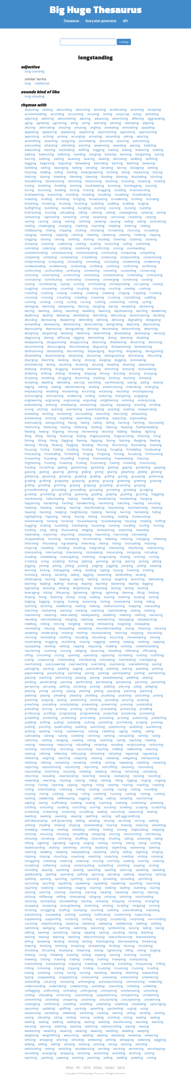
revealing (48, 776)
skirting (85, 847)
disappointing (56, 342)
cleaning (92, 235)
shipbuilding (139, 830)
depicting (132, 324)
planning (146, 691)
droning (134, 373)
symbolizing (116, 928)
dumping (145, 378)
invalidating (48, 557)
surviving (31, 923)
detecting (83, 333)
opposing (108, 655)
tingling (155, 950)
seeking (45, 816)
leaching (30, 584)
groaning (106, 485)
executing (103, 414)
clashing (77, 235)
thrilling (114, 946)
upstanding (115, 1008)
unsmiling (52, 999)
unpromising (84, 995)
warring (45, 1026)
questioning (117, 727)
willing (42, 1044)
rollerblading (46, 789)
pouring (128, 700)
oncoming (44, 655)
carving (43, 221)
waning (89, 1022)
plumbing (108, 695)
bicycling (31, 172)
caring (84, 217)
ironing (154, 557)
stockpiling (48, 901)
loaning (109, 597)
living (82, 597)
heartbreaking (94, 508)
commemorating (36, 253)
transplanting (55, 964)
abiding (47, 110)
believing (148, 163)
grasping (78, 481)
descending (110, 329)
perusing (49, 686)
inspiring (31, 548)
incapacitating (34, 539)
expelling (66, 418)
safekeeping (66, 798)
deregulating (74, 329)
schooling (46, 807)
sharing (111, 825)
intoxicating (115, 552)
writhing (135, 1053)
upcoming (32, 1008)
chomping (97, 230)
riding (93, 780)
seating (152, 812)
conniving (110, 271)
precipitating (69, 704)
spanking (62, 870)
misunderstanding (108, 628)
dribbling (31, 373)
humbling (61, 525)
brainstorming (140, 190)
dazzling (142, 311)
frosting (50, 463)
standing (140, 888)
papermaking (34, 673)
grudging (146, 490)
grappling (61, 481)
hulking (45, 525)
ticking (98, 950)
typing (29, 977)
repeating (126, 762)
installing (47, 548)
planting (30, 695)
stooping (102, 901)
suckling (85, 914)
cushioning (117, 302)
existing (50, 418)
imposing (84, 534)
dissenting (75, 355)
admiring (47, 118)
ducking (114, 378)
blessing (91, 177)
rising (100, 785)
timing (141, 950)
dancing (83, 306)
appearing (49, 132)
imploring (50, 534)
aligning (148, 123)
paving (94, 677)
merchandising (51, 619)
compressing (152, 257)
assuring (123, 141)
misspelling (66, 628)
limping (30, 597)
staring (155, 888)
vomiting (113, 1017)
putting (30, 727)
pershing (141, 682)
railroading (32, 736)
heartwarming (138, 508)
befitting (152, 159)
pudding (30, 722)
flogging (72, 445)
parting (139, 673)
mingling (74, 624)
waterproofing (111, 1026)
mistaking (85, 628)
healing (60, 508)
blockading (139, 177)
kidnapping (61, 570)
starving (90, 892)
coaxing (95, 244)
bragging (104, 190)
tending (59, 941)
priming (61, 709)
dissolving (94, 355)
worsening (136, 1049)
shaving (126, 825)
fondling (73, 449)
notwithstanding (147, 646)
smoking (157, 856)
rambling (77, 736)
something (105, 865)
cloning (45, 239)
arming (62, 136)
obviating (114, 651)
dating (57, 311)
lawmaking (156, 579)
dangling (99, 306)
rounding (150, 789)
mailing (80, 606)
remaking (79, 762)
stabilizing (64, 888)
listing (70, 597)
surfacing (71, 919)
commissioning (62, 253)
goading (80, 476)
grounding (58, 490)
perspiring (32, 686)
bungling (84, 208)
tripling (59, 968)
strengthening (70, 906)
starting (59, 892)
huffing (160, 521)
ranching (93, 736)
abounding (64, 110)
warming (142, 1022)
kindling (90, 570)
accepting (154, 110)
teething (74, 937)
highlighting (33, 516)
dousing (97, 364)
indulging (143, 539)
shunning (98, 838)
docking (90, 360)
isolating (59, 561)
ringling (160, 780)
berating (107, 168)
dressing (128, 369)
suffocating (102, 914)
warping (30, 1026)
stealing (105, 892)
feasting (126, 427)
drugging (64, 378)
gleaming (127, 472)
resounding (33, 771)
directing (126, 338)
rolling (80, 789)
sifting (29, 843)
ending (90, 396)
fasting (66, 427)
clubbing (135, 239)
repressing (72, 767)
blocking (156, 177)
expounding (138, 418)
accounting (75, 114)
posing (62, 700)
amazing (65, 127)
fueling (115, 463)
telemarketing (146, 937)
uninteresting (130, 990)
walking (57, 1022)
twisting (116, 973)
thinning (61, 946)
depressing (54, 329)
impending (32, 534)
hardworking (86, 503)
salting (111, 798)
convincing (130, 279)
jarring (116, 561)
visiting (71, 1017)
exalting (128, 409)
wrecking (83, 1053)
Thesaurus (71, 21)
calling (82, 212)
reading (150, 740)
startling (75, 892)
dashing (43, 311)
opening (74, 655)
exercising (120, 414)
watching (91, 1026)
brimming (62, 199)
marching (31, 610)
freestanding (102, 458)
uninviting (151, 990)
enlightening (109, 400)
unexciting (116, 986)
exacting (114, 409)
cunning (30, 302)
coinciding (32, 248)
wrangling (49, 1053)
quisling (44, 731)
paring (89, 673)
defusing (118, 320)
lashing (92, 579)
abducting (32, 110)
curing (58, 302)
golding (95, 476)
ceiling (141, 221)
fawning (111, 427)
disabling (142, 338)
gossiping (138, 476)
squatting (65, 883)
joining (44, 566)
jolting (69, 566)
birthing (112, 172)
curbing (45, 302)
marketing (49, 610)
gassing (30, 472)
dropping (31, 378)
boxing (74, 190)
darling (30, 311)
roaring (127, 785)
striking (107, 906)
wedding (128, 1031)
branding (72, 194)
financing (66, 436)
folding (58, 449)
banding (79, 154)
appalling (148, 127)
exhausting (139, 414)
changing (65, 226)
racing (58, 731)
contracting (155, 275)
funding (30, 467)
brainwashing (34, 194)
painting (112, 669)
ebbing (158, 382)
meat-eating (68, 615)
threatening (96, 946)
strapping (31, 906)
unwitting (121, 1004)
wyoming (31, 1058)
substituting (33, 914)
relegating (130, 758)
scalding (76, 803)
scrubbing (86, 812)
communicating (87, 253)
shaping (74, 825)
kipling (105, 570)
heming (111, 512)
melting (140, 615)
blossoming (93, 181)
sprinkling (145, 879)
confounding (54, 271)
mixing (129, 628)
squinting (135, 883)
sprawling (110, 879)
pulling (59, 722)
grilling (30, 485)
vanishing (86, 1013)
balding (158, 150)
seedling (30, 816)
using (144, 1008)
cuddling (150, 297)
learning (101, 584)
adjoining (31, 118)
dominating (138, 360)
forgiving (103, 454)
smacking (77, 856)
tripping (73, 968)
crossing (47, 297)
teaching (147, 932)
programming (90, 713)
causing (115, 221)
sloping (45, 856)
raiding (136, 731)
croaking (155, 293)
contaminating (113, 275)
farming (123, 423)
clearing (124, 235)
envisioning (88, 405)
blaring (158, 172)
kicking (45, 570)
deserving (151, 329)
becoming (120, 159)
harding (67, 503)
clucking (151, 239)
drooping (150, 373)
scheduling (138, 803)
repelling (143, 762)
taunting (119, 932)
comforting (101, 248)
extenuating (33, 423)
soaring (143, 861)
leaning (72, 584)
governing (156, 476)
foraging (116, 449)
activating (152, 114)
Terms (87, 1067)
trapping (75, 964)
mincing (58, 624)
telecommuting (94, 937)
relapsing (80, 758)
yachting (47, 1058)
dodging (105, 360)
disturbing (154, 355)
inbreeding (139, 534)
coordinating (48, 284)
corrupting (141, 284)
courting (115, 288)
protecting (50, 718)
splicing (160, 874)
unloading (45, 995)
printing (76, 709)
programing (67, 713)
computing (56, 262)
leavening (118, 584)
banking (110, 154)
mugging (51, 642)
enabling (52, 391)
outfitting (157, 655)
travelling (107, 964)
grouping (96, 490)
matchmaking (117, 610)
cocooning (111, 244)
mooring (121, 633)
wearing (81, 1031)
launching (138, 579)
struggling (47, 910)
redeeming (134, 749)
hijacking (52, 516)
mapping (135, 606)
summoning (122, 914)
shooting (62, 834)
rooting (108, 789)
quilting (30, 731)
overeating (107, 660)
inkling (103, 543)
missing (49, 628)
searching (118, 812)
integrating (97, 548)
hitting (92, 516)
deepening (67, 320)
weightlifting (51, 1035)
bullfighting (33, 208)
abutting (100, 110)
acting (137, 114)
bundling (68, 208)
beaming (74, 159)
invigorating (107, 557)
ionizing (139, 557)
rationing (31, 740)
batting (59, 159)
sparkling (94, 870)
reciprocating (136, 745)
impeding (142, 530)
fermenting (90, 431)
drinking (74, 373)
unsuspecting (130, 999)
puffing (45, 722)
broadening (119, 199)
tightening (114, 950)
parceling (74, 673)
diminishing (96, 338)
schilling (30, 807)
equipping (123, 405)
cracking (145, 288)
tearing (30, 937)
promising (128, 713)
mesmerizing (106, 619)
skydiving (101, 847)
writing (149, 1053)
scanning (105, 803)
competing (32, 257)
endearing (74, 396)
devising (159, 333)
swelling (141, 923)
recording (66, 749)
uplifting (65, 1008)
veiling (131, 1013)
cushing (100, 302)
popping (47, 700)
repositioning (51, 767)
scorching (79, 807)
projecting (110, 713)
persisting (158, 682)
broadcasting (98, 199)
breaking (104, 194)
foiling (44, 449)
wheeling (134, 1035)
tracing (45, 959)
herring (125, 512)
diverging (31, 360)
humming (98, 525)
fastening (50, 427)
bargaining (143, 154)
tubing (29, 973)
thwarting (83, 950)
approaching (148, 132)
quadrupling (63, 727)
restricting (52, 771)
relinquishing (150, 758)
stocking (31, 901)
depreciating (33, 329)
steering (138, 892)
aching (107, 114)
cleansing (108, 235)
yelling (108, 1058)
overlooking (33, 664)
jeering (130, 561)
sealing (102, 812)
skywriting (119, 847)
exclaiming (64, 414)
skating (54, 847)
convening (92, 279)
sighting (43, 843)
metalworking (147, 619)
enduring (105, 396)
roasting (142, 785)
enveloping (68, 405)
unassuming (89, 977)
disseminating (55, 355)
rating (156, 736)
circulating (151, 230)
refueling (114, 753)
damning (48, 306)
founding (50, 458)
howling (145, 521)
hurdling (129, 525)
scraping (142, 807)
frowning (66, 463)
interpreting (33, 552)
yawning (62, 1058)
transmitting (33, 964)
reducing (151, 749)
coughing (31, 288)
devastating (122, 333)
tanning (43, 932)
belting (77, 168)
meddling (109, 615)
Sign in (121, 1067)
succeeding (53, 914)
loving (138, 601)
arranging (78, 136)
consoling (31, 275)
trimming (43, 968)
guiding (97, 494)
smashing (111, 856)
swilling (156, 923)
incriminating (92, 539)
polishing (31, 700)
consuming (91, 275)
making (94, 606)
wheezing (151, 1035)
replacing (159, 762)
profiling (50, 713)
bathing (44, 159)
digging (78, 338)
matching (97, 610)
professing (32, 713)
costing (158, 284)
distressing (136, 355)
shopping (98, 834)
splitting (30, 879)
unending (98, 986)
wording (104, 1049)
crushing (114, 297)
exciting (47, 414)
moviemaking (136, 637)
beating (103, 159)
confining (112, 266)
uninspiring (109, 990)
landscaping (33, 579)
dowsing (30, 369)
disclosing (155, 342)
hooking (67, 521)
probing (91, 709)
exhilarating (33, 418)
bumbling (51, 208)
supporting (53, 919)
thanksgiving (105, 941)
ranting (143, 736)
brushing (80, 203)
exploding (102, 418)
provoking (106, 718)
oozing (59, 655)
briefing (46, 199)
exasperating (147, 409)
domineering (34, 364)
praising (143, 700)
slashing (30, 852)
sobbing (158, 861)
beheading (82, 163)
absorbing (83, 110)
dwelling (47, 382)
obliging (81, 651)
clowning (119, 239)
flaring (110, 440)
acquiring (122, 114)
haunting (154, 503)
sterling (152, 892)
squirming (153, 883)
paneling (142, 669)
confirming (130, 266)
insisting (150, 543)
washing (60, 1026)
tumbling (44, 973)
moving (155, 637)
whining (30, 1040)
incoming (54, 539)
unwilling (86, 1004)
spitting (128, 874)
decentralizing (139, 315)
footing (101, 449)
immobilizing (106, 530)
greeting (140, 481)
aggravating (156, 118)
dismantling (55, 351)
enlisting (128, 400)
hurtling (30, 530)
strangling (152, 901)
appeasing (68, 132)
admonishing (67, 118)
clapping (62, 235)
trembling (125, 964)
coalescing (64, 244)
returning (31, 776)
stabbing (47, 888)
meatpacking (90, 615)
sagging (84, 798)
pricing (47, 709)
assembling (33, 141)
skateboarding (35, 847)
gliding (142, 472)
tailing (147, 928)
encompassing (143, 391)
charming (98, 226)
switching (80, 928)
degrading (135, 320)
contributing (53, 279)
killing (77, 570)
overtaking (117, 664)
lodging (30, 601)
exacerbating (95, 409)
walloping (74, 1022)
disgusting (100, 347)
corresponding (119, 284)
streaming (49, 906)
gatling (44, 472)
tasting (104, 932)
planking (130, 691)
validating (69, 1013)
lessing (116, 588)
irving (45, 561)
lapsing (78, 579)
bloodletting (33, 181)
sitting (130, 843)
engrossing (72, 400)
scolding (63, 807)
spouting (92, 879)
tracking (60, 959)
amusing (80, 127)
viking (58, 1017)
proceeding (109, 709)
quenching (97, 727)
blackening (141, 172)
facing (72, 423)
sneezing (82, 861)
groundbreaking (36, 490)
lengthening (81, 588)
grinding (44, 485)
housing (131, 521)
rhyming (65, 780)
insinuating (133, 543)
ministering (106, 624)
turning (85, 973)
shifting (93, 830)
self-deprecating (36, 821)
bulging (143, 203)
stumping (80, 910)
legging (147, 584)
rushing (130, 794)
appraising (127, 132)
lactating (61, 575)
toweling (31, 959)
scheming (156, 803)
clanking (46, 235)
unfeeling (149, 986)
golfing (109, 476)
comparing (128, 253)
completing (89, 257)
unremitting (33, 999)
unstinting (88, 999)
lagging (88, 575)
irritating (31, 561)
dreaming (94, 369)
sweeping (105, 923)
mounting (99, 637)
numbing (50, 651)
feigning (58, 431)
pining (43, 691)
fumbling (129, 463)
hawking (31, 508)
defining (102, 320)
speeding (158, 870)
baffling (83, 150)
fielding (136, 431)
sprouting (32, 883)
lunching (31, 606)
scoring (95, 807)
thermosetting (128, 941)
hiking (66, 516)
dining (112, 338)
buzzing (50, 212)
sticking (30, 897)
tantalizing (60, 932)
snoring (98, 861)
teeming (58, 937)
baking (127, 150)
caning (161, 212)
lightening (80, 592)
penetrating (48, 682)
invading (31, 557)
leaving (134, 584)
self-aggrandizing (127, 816)
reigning (48, 758)
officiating (149, 651)
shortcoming (133, 834)
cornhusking (97, 284)
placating (113, 691)
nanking (143, 642)
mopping (137, 633)
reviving (138, 776)
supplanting (33, 919)
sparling (110, 870)
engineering (33, 400)
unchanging (86, 982)
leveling (142, 588)
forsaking (135, 454)
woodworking (84, 1049)
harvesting (106, 503)
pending (30, 682)
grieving (155, 481)
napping (159, 642)
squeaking (82, 883)
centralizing (158, 221)
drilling (60, 373)
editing (43, 387)
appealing (32, 132)
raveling (77, 740)
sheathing (159, 825)
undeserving (79, 986)
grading (30, 481)
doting (50, 364)
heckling (45, 512)
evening (57, 409)
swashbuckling (51, 923)
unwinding (103, 1004)
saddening (46, 798)
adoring (85, 118)
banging (95, 154)
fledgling (140, 440)
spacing (47, 870)
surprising (137, 919)
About (69, 1067)
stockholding (144, 897)
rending (95, 762)
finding (81, 436)
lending (64, 588)
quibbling (136, 727)
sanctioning (144, 798)
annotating (130, 127)
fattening (80, 427)
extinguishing (55, 423)
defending (86, 320)
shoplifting (80, 834)
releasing (112, 758)
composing (108, 257)
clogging (31, 239)
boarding (127, 181)
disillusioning (34, 351)
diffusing (63, 338)
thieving (30, 946)
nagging (99, 642)
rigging (132, 780)
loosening (89, 601)
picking (95, 686)
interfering (135, 548)
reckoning (156, 745)
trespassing (144, 964)
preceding (50, 704)
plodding (91, 695)
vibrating (43, 1017)
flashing (124, 440)
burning (115, 208)
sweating (88, 923)
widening (144, 1040)
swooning (97, 928)
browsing (48, 203)
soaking (128, 861)
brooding (152, 199)
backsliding (67, 150)
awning (135, 145)
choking (80, 230)
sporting (61, 879)
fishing (29, 440)
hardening (51, 503)
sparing (78, 870)
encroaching (55, 396)
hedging (61, 512)
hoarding (107, 516)
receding (117, 745)
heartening (116, 508)
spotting (77, 879)
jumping (127, 566)
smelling (128, 856)
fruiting (81, 463)
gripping (90, 485)
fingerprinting (124, 436)
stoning (86, 901)
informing (32, 543)
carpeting (135, 217)
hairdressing (33, 499)
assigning (68, 141)
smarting (94, 856)
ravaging (62, 740)
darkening (146, 306)
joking (57, 566)
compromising (35, 262)
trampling (119, 959)
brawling (88, 194)
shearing (142, 825)
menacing (156, 615)
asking (128, 136)
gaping (127, 467)
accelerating (118, 110)
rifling (119, 780)
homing (52, 521)
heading (46, 508)
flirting (43, 445)
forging (88, 454)
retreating (150, 771)
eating (144, 382)
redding (117, 749)
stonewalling (68, 901)
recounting (84, 749)
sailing (98, 798)
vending (145, 1013)
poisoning (142, 695)
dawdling (88, 311)
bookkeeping (94, 186)
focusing (31, 449)
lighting (96, 592)
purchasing (124, 722)
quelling (81, 727)
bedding (136, 159)
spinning (97, 874)
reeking (30, 753)
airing (86, 123)
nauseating (32, 646)
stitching (126, 897)
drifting (46, 373)
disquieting (134, 351)
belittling (31, 168)
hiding (156, 512)
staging (80, 888)
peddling (132, 677)
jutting (141, 566)
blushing (111, 181)
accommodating (36, 114)
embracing (133, 387)
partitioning (156, 673)
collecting (49, 248)
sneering (66, 861)
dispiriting (115, 351)
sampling (126, 798)
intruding (150, 552)
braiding (120, 190)
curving (85, 302)
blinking (122, 177)
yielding (121, 1058)
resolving (127, 767)
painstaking (94, 669)
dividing (63, 360)
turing (71, 973)
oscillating (125, 655)
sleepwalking (80, 852)
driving (104, 373)
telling (29, 941)
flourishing (119, 445)
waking (44, 1022)
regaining (132, 753)
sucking (70, 914)
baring (159, 154)
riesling (106, 780)
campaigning (128, 212)
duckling (129, 378)
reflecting (60, 753)
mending (31, 619)
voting (127, 1017)
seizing (106, 816)
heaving (30, 512)
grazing (108, 481)
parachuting (55, 673)
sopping (139, 865)
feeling (44, 431)
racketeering (75, 731)
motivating (48, 637)
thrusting (48, 950)
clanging (31, 235)
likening (127, 592)
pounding (111, 700)
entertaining (33, 405)
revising (104, 776)
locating (139, 597)
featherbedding (147, 427)
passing (30, 677)
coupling (83, 288)
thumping (66, 950)
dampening (66, 306)
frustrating (98, 463)
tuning (58, 973)
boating (159, 181)
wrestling (118, 1053)
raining (49, 736)
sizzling (155, 843)
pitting (99, 691)
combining (82, 248)
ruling (85, 794)
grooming (123, 485)
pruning (123, 718)
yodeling (137, 1058)
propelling (32, 718)
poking (158, 695)
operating (90, 655)
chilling (51, 230)
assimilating (87, 141)
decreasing (48, 320)
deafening (32, 315)
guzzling (142, 494)
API (125, 21)
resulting (69, 771)
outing (29, 660)
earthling (94, 382)
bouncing (44, 190)
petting (65, 686)
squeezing (118, 883)
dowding (113, 364)
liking (141, 592)
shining (122, 830)
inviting (125, 557)
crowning (97, 297)
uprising (80, 1008)
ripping (72, 785)
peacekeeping (113, 677)
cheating (114, 226)
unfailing (133, 986)
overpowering (55, 664)
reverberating (68, 776)
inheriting (88, 543)
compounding (130, 257)
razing (120, 740)
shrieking (47, 838)
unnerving (63, 995)
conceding (93, 262)
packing (48, 669)
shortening (153, 834)
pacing (157, 664)
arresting (95, 136)
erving (29, 409)
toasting (72, 955)
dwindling (63, 382)
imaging (87, 530)
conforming (33, 271)
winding (69, 1044)
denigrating (114, 324)
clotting (88, 239)
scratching (158, 807)
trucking (137, 968)
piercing (124, 686)
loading (95, 597)
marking (66, 610)
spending (66, 874)
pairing (127, 669)
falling (110, 423)
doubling (65, 364)
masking (81, 610)
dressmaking (147, 369)
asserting (51, 141)
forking (119, 454)
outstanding (66, 660)
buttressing (33, 212)
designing (31, 333)
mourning (116, 637)
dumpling (31, 382)
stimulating (77, 897)
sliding (127, 852)
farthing (139, 423)
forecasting (33, 454)
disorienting (75, 351)
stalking (110, 888)
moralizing (154, 633)
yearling (78, 1058)
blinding (106, 177)
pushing (157, 722)
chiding (145, 226)
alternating (47, 127)
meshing (87, 619)
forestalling (52, 454)
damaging (32, 306)
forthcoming (154, 454)
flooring (102, 445)
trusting (153, 968)
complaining (69, 257)
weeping (143, 1031)
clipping (155, 235)
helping (96, 512)
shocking (46, 834)
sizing (142, 843)
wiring (112, 1044)
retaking (101, 771)
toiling (86, 955)
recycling (102, 749)
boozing (151, 186)
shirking (30, 834)
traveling (91, 964)
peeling (147, 677)
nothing (126, 646)
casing (56, 221)
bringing (79, 199)
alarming (100, 123)
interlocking (155, 548)
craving (62, 293)
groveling (113, 490)
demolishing (72, 324)
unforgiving (88, 990)
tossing (115, 955)
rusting (145, 794)
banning (126, 154)
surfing (87, 919)
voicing (85, 1017)
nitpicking (95, 646)
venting (159, 1013)
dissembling (33, 355)
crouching (64, 297)
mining (89, 624)
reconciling (48, 749)
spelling (51, 874)
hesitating (141, 512)
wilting (55, 1044)
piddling (109, 686)
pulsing (89, 722)
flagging (67, 440)
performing (84, 682)
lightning (112, 592)
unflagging (32, 990)
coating (81, 244)
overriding (98, 664)
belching (133, 163)
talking (29, 932)
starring (45, 892)
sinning (117, 843)
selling (80, 821)
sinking (103, 843)
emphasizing (34, 391)
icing (43, 530)
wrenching (101, 1053)
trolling (88, 968)
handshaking (107, 499)
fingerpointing (100, 436)
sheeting (47, 830)
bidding (45, 172)
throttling (31, 950)
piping (70, 691)
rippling (86, 785)
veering (117, 1013)
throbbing (145, 946)
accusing (93, 114)
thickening (149, 941)
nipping (78, 646)
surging (101, 919)
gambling (97, 467)
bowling (60, 190)
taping (76, 932)
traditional (42, 83)
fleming (30, 445)
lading (75, 575)
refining (44, 753)
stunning (97, 910)
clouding (103, 239)
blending (76, 177)
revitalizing (121, 776)
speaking (142, 870)
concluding (111, 262)
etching (42, 409)
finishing (143, 436)
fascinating (156, 423)
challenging (47, 226)
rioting (43, 785)
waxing (144, 1026)
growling (130, 490)
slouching (60, 856)
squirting (31, 888)
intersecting (54, 552)
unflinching (51, 990)
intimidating (94, 552)
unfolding (70, 990)
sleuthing (100, 852)
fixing (54, 440)
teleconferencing (120, 937)
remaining (62, 762)
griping (75, 485)
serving (139, 821)
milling (45, 624)
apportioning (107, 132)
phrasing (79, 686)
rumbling (99, 794)
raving (91, 740)
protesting (68, 718)
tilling (129, 950)
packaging (32, 669)
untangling (32, 1004)
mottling (65, 637)
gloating (65, 476)
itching (73, 561)
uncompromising (110, 982)
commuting (109, 253)
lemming (49, 588)
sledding (46, 852)
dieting (49, 338)
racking (93, 731)
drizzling (119, 373)
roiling (29, 789)
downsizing (146, 364)
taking (159, 928)
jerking (144, 561)
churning (133, 230)
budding (113, 203)
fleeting (155, 440)
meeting (125, 615)
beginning (47, 163)
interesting (116, 548)
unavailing (109, 977)
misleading (142, 624)
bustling (145, 208)
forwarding (32, 458)
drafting (45, 369)
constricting (71, 275)
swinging (49, 928)
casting (70, 221)
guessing (81, 494)
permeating (104, 682)
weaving (96, 1031)
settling (30, 825)
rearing (30, 745)
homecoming (141, 516)
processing (128, 709)
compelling (147, 253)
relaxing (96, 758)
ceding (128, 221)
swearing (72, 923)
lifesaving (62, 592)
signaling (59, 843)
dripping (90, 373)
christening (116, 230)
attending (68, 145)
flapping (96, 440)
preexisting (90, 704)
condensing (152, 262)
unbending (32, 982)
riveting (113, 785)
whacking (118, 1035)
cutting (133, 302)
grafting (45, 481)
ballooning (46, 154)
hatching (123, 503)
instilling (63, 548)
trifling (160, 964)
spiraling (113, 874)
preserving (109, 704)
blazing (45, 177)
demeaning (52, 324)
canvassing (32, 217)
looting (105, 601)
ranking (109, 736)
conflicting (149, 266)
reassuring (64, 745)
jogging (30, 566)
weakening (32, 1031)
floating (57, 445)
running (115, 794)
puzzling (45, 727)
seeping (76, 816)
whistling (77, 1040)
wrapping (67, 1053)
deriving (92, 329)
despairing (49, 333)
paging (78, 669)
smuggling (32, 861)
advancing (101, 118)
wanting (104, 1022)
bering (121, 168)
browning (31, 203)
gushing (126, 494)
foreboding (153, 449)
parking (103, 673)
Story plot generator (101, 21)
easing (132, 382)
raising (62, 736)
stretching (91, 906)
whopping (127, 1040)
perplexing (123, 682)
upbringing (158, 1004)
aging (29, 123)
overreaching (78, 664)
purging (141, 722)
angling (95, 127)
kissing (118, 570)
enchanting (70, 391)
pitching (84, 691)
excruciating (83, 414)
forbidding (133, 449)
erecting (140, 405)
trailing (88, 959)
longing (59, 601)
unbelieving (150, 977)
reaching (135, 740)
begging (30, 163)
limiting (153, 592)
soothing (123, 865)
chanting (81, 226)
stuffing (64, 910)
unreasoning (130, 995)
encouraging (34, 396)
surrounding (157, 919)
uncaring (50, 982)
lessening (100, 588)
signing (74, 843)
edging (29, 387)
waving (130, 1026)
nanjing (128, 642)
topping (100, 955)
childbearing (33, 230)
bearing (89, 159)
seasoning (136, 812)
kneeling (133, 570)
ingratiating (69, 543)
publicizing (140, 718)
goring (123, 476)
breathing (122, 194)
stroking (31, 910)
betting (153, 168)
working (119, 1049)
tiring (43, 955)
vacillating (52, 1013)
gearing (58, 472)
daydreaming (123, 311)
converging (111, 279)
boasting (144, 181)
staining (95, 888)
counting (67, 288)
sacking (30, 798)
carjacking (100, 217)
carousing (118, 217)
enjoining (90, 400)
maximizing (32, 615)
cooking (147, 279)
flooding (87, 445)
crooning (31, 297)
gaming (113, 467)
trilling (29, 968)
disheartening (121, 347)
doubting (81, 364)
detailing (67, 333)
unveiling (69, 1004)
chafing (30, 226)
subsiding (153, 910)
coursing (99, 288)
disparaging (96, 351)
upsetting (97, 1008)
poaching (124, 695)
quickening (154, 727)
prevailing (32, 709)
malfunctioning (114, 606)
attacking (50, 145)
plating (45, 695)
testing (87, 941)
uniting (30, 995)
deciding (159, 315)
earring (79, 382)
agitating (42, 123)
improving (121, 534)
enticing (51, 405)
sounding (31, 870)
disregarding (154, 351)
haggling (157, 494)
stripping (138, 906)
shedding (31, 830)
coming (118, 248)
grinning (60, 485)
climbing (140, 235)
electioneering (75, 387)
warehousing (122, 1022)
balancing (142, 150)
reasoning (46, 745)
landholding (123, 575)
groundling (78, 490)
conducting (78, 266)
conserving (148, 271)
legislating (32, 588)
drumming (82, 378)
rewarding (32, 780)
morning (31, 637)
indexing (111, 539)
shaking (59, 825)
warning (157, 1022)
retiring (115, 771)
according (57, 114)
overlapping (148, 660)
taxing (133, 932)
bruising (65, 203)
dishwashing (143, 347)
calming (96, 212)
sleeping (62, 852)
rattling (46, 740)
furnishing (46, 467)
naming (114, 642)
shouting (31, 838)
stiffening (46, 897)
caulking (100, 221)
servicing (124, 821)
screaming (32, 812)
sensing (109, 821)
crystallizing (132, 297)
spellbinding (33, 874)
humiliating (80, 525)
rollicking (65, 789)
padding (63, 669)
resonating (145, 767)
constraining (51, 275)
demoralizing (93, 324)
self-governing (61, 821)
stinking (110, 897)
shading (44, 825)
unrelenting (151, 995)
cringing (124, 293)
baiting (113, 150)
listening (56, 597)
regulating (149, 753)
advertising (120, 118)
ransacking (126, 736)
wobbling (64, 1049)
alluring (30, 127)
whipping (46, 1040)
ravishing (106, 740)
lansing (50, 579)
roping (122, 789)
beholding (101, 163)
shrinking (64, 838)
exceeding (32, 414)
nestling (50, 646)
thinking (45, 946)
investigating (69, 557)
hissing (79, 516)
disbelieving (118, 342)
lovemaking (122, 601)
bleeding (60, 177)
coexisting (143, 244)
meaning (50, 615)
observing (97, 651)
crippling (139, 293)
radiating (108, 731)
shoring (114, 834)
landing (141, 575)
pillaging (151, 686)
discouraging (56, 347)
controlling (73, 279)
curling (72, 302)
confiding (96, 266)
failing (97, 423)
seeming (61, 816)
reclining (31, 749)
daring (113, 306)
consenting (128, 271)
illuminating (69, 530)
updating (48, 1008)
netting (64, 646)
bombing (44, 186)
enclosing (105, 391)
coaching (47, 244)
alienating (132, 123)
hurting (158, 525)
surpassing (118, 919)
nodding (111, 646)
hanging (146, 499)
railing (149, 731)
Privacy (97, 1067)
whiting (111, 1040)
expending (83, 418)
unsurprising (108, 999)
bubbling (97, 203)
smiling (142, 856)
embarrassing (113, 387)
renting (110, 762)
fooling (87, 449)
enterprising (146, 400)
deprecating (151, 324)
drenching (111, 369)
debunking (118, 315)
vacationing (33, 1013)
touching (130, 955)
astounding (33, 145)
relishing (31, 762)
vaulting (102, 1013)
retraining (132, 771)
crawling (76, 293)
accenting (137, 110)
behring (117, 163)
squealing (100, 883)
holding (123, 516)
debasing (63, 315)
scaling (90, 803)
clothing (73, 239)
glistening (32, 476)
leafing (59, 584)
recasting (100, 745)
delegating (153, 320)
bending (91, 168)
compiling (50, 257)
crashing (47, 293)
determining (102, 333)
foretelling (71, 454)
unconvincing (135, 982)
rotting (135, 789)
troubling (103, 968)
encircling (88, 391)
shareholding (93, 825)
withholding (33, 1049)
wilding (30, 1044)
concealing (74, 262)
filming (51, 436)
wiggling (160, 1040)
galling (62, 467)
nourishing (32, 651)
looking (73, 601)
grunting (65, 494)
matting (149, 610)
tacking (134, 928)
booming (114, 186)
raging (123, 731)
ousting (141, 655)
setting (154, 821)
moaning (144, 628)
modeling (31, 633)
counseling (49, 288)
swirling (64, 928)
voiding (98, 1017)
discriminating (79, 347)
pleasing (76, 695)
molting (82, 633)
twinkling (100, 973)
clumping (31, 244)
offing (29, 655)
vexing (29, 1017)
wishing (126, 1044)
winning (99, 1044)
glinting (156, 472)
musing (84, 642)
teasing (44, 937)
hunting (114, 525)
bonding (60, 186)
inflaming (159, 539)
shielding (78, 830)
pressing (126, 704)
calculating (67, 212)
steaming (121, 892)
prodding (146, 709)
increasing (72, 539)
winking (84, 1044)
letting (129, 588)
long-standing (34, 71)
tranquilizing (138, 959)
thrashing (78, 946)
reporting (31, 767)
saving (43, 803)
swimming (32, 928)
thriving (129, 946)
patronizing (63, 677)
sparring (126, 870)
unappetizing (68, 977)
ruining (72, 794)
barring (30, 159)
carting (30, 221)
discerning (137, 342)
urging (132, 1008)
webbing (112, 1031)
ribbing (80, 780)
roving (43, 794)
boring (29, 190)
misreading (32, 628)
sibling (129, 838)
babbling (150, 145)
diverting (48, 360)
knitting (148, 570)
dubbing (99, 378)
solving (65, 865)
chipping (65, 230)
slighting (142, 852)
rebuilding (83, 745)
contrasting (33, 279)
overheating (127, 660)
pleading (60, 695)
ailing (74, 123)
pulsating (74, 722)
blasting (30, 177)
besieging (137, 168)
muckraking (33, 642)
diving (76, 360)
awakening (101, 145)
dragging (61, 369)
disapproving (79, 342)
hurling (144, 525)
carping (150, 217)
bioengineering (92, 172)
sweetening (124, 923)
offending (132, 651)
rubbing (58, 794)
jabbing (87, 561)
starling (30, 892)
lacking (46, 575)
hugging (31, 525)
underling (155, 982)
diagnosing (32, 338)
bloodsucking (55, 181)
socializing (32, 865)
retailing (85, 771)
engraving (53, 400)
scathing (121, 803)
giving (99, 472)
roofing (94, 789)
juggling (112, 566)
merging (71, 619)
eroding (155, 405)
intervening (74, 552)
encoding (122, 391)
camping (147, 212)
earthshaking (114, 382)
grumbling (47, 494)
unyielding (139, 1004)
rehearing (32, 758)
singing (88, 843)
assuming (106, 141)
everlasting (74, 409)
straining (134, 901)
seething (91, 816)
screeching (50, 812)
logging (44, 601)
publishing (158, 718)
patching (45, 677)
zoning (151, 1058)
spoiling (45, 879)
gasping (159, 467)
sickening (144, 838)
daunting (72, 311)
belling (45, 168)
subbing (113, 910)
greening (123, 481)
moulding (81, 637)
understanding (35, 986)
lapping (64, 579)
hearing (75, 508)
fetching (107, 431)
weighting (32, 1035)
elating (56, 387)
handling (88, 499)
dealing (48, 315)
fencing (73, 431)
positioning (79, 700)
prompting (147, 713)
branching (55, 194)
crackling (31, 293)
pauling (81, 677)
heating (156, 508)
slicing (114, 852)
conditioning (58, 266)
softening (50, 865)
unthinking (51, 1004)
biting (126, 172)
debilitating (81, 315)
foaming (156, 445)
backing (49, 150)
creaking (92, 293)
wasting (75, 1026)
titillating (56, 955)
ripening (57, 785)
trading (74, 959)
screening (69, 812)
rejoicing (64, 758)
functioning (148, 463)
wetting (102, 1035)
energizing (123, 396)
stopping (118, 901)
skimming (70, 847)
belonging (61, 168)
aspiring (142, 136)
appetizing (86, 132)
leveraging (32, 592)
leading (45, 584)
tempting (43, 941)
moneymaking (101, 633)
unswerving (152, 999)
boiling (29, 186)
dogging (120, 360)
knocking (31, 575)
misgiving (124, 624)
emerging (152, 387)
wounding (32, 1053)
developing (142, 333)
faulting (96, 427)
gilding (86, 472)
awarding (119, 145)
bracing (88, 190)
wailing (155, 1017)
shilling (108, 830)
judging (97, 566)
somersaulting (84, 865)
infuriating (49, 543)
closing (59, 239)
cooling (30, 284)
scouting (110, 807)
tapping (89, 932)
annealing (111, 127)
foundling (67, 458)
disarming (99, 342)
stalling (125, 888)
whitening (95, 1040)
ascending (113, 136)
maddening (64, 606)
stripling (123, 906)
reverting (88, 776)
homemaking (34, 521)
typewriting (150, 973)
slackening (137, 847)
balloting (64, 154)
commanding (136, 248)
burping (130, 208)
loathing (124, 597)
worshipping (156, 1049)
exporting (119, 418)
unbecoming (129, 977)
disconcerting (34, 347)
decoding (31, 320)
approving (32, 136)
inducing (127, 539)
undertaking (57, 986)
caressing (69, 217)
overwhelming (138, 664)
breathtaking (141, 194)
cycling (146, 302)
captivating (51, 217)
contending (135, 275)
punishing (105, 722)
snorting (113, 861)
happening (32, 503)
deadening (158, 311)
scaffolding (59, 803)
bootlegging (133, 186)
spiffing (82, 874)
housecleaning (87, 521)
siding (158, 838)
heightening (78, 512)
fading (85, 423)
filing (28, 436)
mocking (160, 628)
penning (66, 682)
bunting (100, 208)
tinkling (30, 955)
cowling (129, 288)
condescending (35, 266)
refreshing (97, 753)
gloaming (49, 476)
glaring (112, 472)
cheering (130, 226)
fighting (150, 431)
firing (157, 436)
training (102, 959)
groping (139, 485)
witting (50, 1049)
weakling (50, 1031)
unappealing (46, 977)
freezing (143, 458)
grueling (31, 494)
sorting (154, 865)
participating (122, 673)
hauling (138, 503)
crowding (80, 297)
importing (68, 534)
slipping (30, 856)
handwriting (128, 499)
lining (43, 597)
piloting (30, 691)
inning (116, 543)
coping (65, 284)
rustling (159, 794)
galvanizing (79, 467)
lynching (46, 606)
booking (76, 186)
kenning (30, 570)
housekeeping (111, 521)
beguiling (64, 163)
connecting (92, 271)
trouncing (121, 968)
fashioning (32, 427)
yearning (93, 1058)
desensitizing (131, 329)
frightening (33, 463)
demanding (32, 324)
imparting (125, 530)
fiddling (122, 431)
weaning (66, 1031)
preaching (32, 704)
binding (72, 172)
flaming (82, 440)
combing (65, 248)
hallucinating (55, 499)
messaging (126, 619)
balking (30, 154)
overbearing (87, 660)
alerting (115, 123)
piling (138, 686)
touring (145, 955)
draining (78, 369)
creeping (108, 293)
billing (58, 172)
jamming (102, 561)
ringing (146, 780)
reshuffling (109, 767)
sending (94, 821)
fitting (42, 440)
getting (73, 472)
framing (83, 458)
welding (87, 1035)
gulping (111, 494)
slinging (157, 852)
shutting (114, 838)
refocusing (78, 753)
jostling (83, 566)
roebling (158, 785)
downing (129, 364)
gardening (143, 467)
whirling (62, 1040)
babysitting (32, 150)
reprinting (91, 767)
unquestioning (106, 995)
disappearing (34, 342)
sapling (30, 803)
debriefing (100, 315)
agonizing (60, 123)
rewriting (49, 780)
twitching (132, 973)
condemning (131, 262)
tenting (73, 941)
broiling (136, 199)
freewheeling (124, 458)
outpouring (46, 660)
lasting (106, 579)
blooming (75, 181)
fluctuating (138, 445)
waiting (30, 1022)
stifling (61, 897)
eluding (94, 387)
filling (39, 436)
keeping (155, 566)
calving (110, 212)
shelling (62, 830)
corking (78, 284)
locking (154, 597)
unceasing (67, 982)
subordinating (132, 910)
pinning (57, 691)
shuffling (81, 838)
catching (84, 221)
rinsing (30, 785)
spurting (48, 883)
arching (48, 136)
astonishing (141, 141)
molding (67, 633)
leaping (87, 584)
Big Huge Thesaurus (96, 9)
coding (127, 244)
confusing (73, 271)
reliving (46, 762)
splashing (145, 874)
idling (54, 530)
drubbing (47, 378)
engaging (141, 396)
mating (135, 610)
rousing (30, 794)
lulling (150, 601)
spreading (127, 879)
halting (73, 499)
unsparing (70, 999)
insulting (79, 548)
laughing (121, 579)
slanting (154, 847)
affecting (138, 118)
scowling (126, 807)
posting (95, 700)
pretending (144, 704)
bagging (99, 150)
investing (88, 557)
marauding (152, 606)
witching (141, 1044)
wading (141, 1017)
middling (31, 624)
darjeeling (129, 306)
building (128, 203)
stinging (95, 897)
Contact (110, 1067)
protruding (88, 718)
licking (47, 592)
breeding (31, 199)
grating (94, 481)
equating (106, 405)
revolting (154, 776)
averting (84, 145)
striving (154, 906)
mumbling (68, 642)
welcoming (71, 1035)
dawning (104, 311)
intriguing (134, 552)
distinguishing (114, 355)
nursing (65, 651)
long (28, 83)
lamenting (104, 575)
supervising (143, 914)
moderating (49, 633)
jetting (157, 561)
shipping (158, 830)
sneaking (49, 861)
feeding (30, 431)
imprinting (102, 534)
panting (157, 669)
